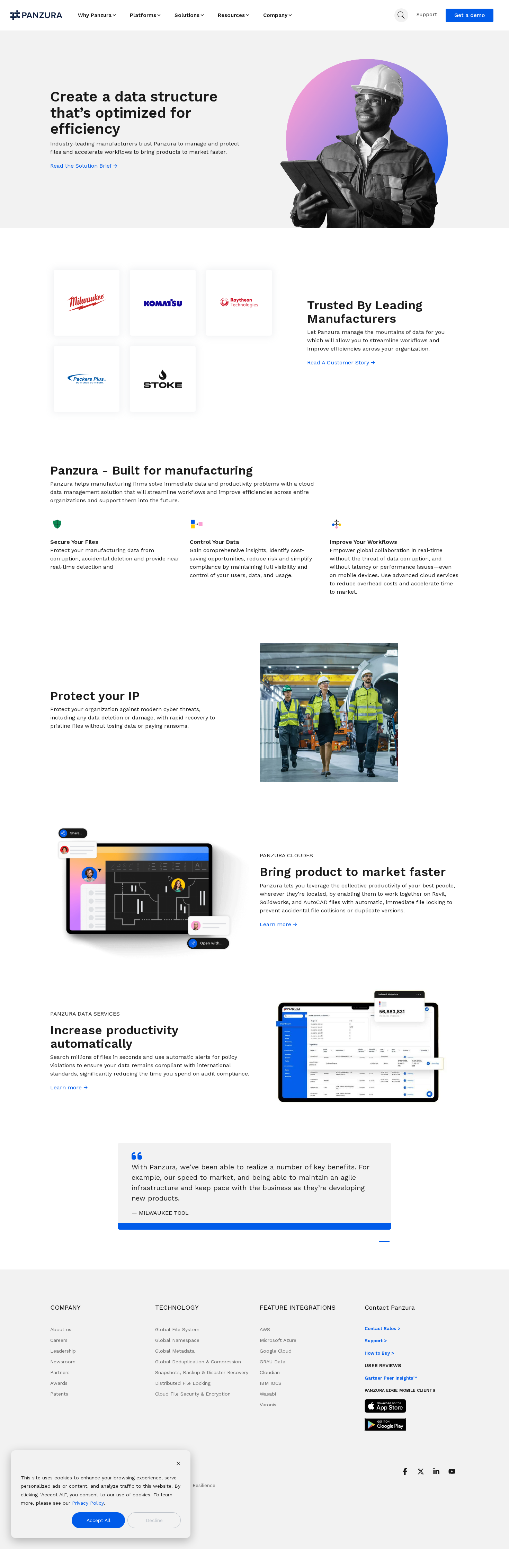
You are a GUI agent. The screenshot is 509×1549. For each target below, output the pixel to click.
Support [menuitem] (427, 14)
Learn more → (278, 924)
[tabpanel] (254, 1186)
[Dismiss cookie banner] (178, 1464)
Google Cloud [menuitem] (276, 1351)
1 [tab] (382, 1244)
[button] (406, 1472)
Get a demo (469, 15)
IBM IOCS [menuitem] (271, 1383)
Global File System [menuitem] (177, 1329)
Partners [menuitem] (60, 1372)
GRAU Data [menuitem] (272, 1361)
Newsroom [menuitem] (62, 1361)
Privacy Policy (88, 1503)
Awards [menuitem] (59, 1383)
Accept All (98, 1520)
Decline (154, 1520)
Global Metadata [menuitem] (175, 1351)
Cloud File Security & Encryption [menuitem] (193, 1394)
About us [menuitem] (60, 1329)
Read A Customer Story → (341, 362)
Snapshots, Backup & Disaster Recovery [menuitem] (201, 1372)
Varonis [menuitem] (268, 1404)
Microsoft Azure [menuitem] (278, 1340)
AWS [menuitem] (265, 1329)
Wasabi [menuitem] (268, 1394)
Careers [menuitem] (59, 1340)
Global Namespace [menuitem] (177, 1340)
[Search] (401, 15)
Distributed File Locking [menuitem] (183, 1383)
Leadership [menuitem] (63, 1351)
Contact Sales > (382, 1328)
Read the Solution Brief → (83, 165)
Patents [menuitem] (59, 1394)
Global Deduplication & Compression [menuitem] (198, 1361)
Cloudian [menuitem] (270, 1372)
